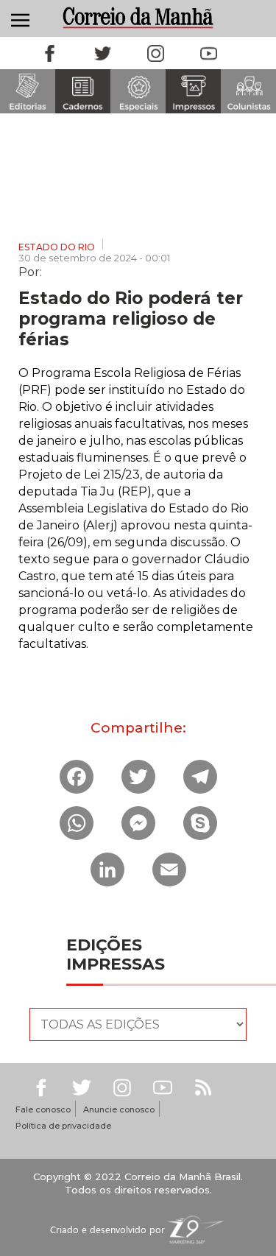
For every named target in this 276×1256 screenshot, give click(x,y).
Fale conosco (43, 1109)
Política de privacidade (63, 1126)
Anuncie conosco (119, 1109)
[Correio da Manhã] (138, 17)
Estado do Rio (56, 247)
